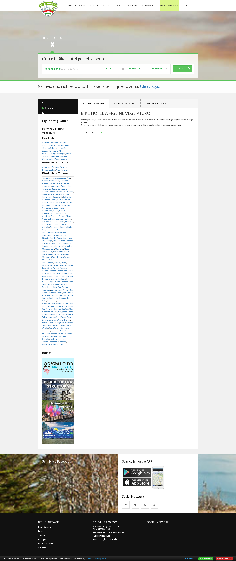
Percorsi (132, 5)
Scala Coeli (46, 325)
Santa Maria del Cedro (57, 317)
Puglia (54, 153)
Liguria (63, 148)
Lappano (69, 240)
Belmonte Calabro (59, 189)
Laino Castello (59, 240)
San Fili (59, 292)
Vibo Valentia (62, 170)
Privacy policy (100, 559)
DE (194, 5)
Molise (62, 151)
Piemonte (46, 153)
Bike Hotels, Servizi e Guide (82, 5)
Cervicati (46, 216)
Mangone (59, 249)
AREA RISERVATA (45, 543)
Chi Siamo (147, 5)
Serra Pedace (55, 328)
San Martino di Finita (61, 303)
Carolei (67, 200)
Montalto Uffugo (49, 257)
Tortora (53, 339)
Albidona (64, 180)
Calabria (62, 142)
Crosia (61, 221)
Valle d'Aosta (54, 159)
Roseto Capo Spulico (51, 281)
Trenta (45, 342)
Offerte (107, 5)
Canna (53, 200)
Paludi (55, 265)
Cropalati (54, 221)
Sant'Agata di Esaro (62, 320)
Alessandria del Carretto (52, 183)
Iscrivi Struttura (44, 527)
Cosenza (55, 167)
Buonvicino (47, 197)
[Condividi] (38, 547)
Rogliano (61, 279)
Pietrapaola (62, 273)
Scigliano (62, 325)
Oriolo (63, 262)
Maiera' (57, 246)
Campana (46, 200)
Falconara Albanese (58, 227)
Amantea (56, 186)
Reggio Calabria (48, 170)
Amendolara (66, 186)
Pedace (53, 271)
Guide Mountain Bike (156, 103)
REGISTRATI (90, 132)
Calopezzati (57, 197)
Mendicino (52, 254)
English (104, 539)
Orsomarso (47, 265)
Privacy (41, 531)
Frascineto (46, 235)
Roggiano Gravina (49, 279)
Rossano (64, 281)
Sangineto (62, 311)
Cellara (62, 210)
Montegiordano (64, 257)
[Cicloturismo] (126, 505)
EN (186, 5)
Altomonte (46, 186)
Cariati (60, 200)
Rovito (51, 284)
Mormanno (61, 260)
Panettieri (63, 265)
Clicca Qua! (151, 86)
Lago (70, 238)
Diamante (69, 221)
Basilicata (54, 142)
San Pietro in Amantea (63, 306)
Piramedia (119, 532)
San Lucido (51, 301)
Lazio (57, 148)
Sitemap (41, 535)
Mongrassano (63, 254)
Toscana (45, 156)
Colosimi (51, 219)
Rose (68, 279)
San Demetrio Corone (60, 290)
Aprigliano (46, 189)
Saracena (69, 322)
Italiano (96, 539)
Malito (63, 246)
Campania (46, 145)
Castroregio (59, 208)
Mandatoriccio (48, 249)
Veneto (64, 159)
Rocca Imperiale (66, 276)
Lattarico (46, 243)
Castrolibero (47, 208)
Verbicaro (46, 344)
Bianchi (70, 191)
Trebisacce (62, 339)
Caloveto (67, 197)
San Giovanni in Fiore (60, 295)
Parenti (56, 268)
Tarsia (60, 333)
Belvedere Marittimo (58, 191)
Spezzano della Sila (59, 331)
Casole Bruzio (59, 202)
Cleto (44, 219)
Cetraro (61, 216)
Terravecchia (55, 336)
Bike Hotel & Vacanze (93, 103)
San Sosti (66, 309)
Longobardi (55, 243)
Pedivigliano (62, 271)
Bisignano (46, 194)
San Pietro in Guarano (51, 309)
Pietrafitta (51, 273)
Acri (68, 178)
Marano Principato (61, 251)
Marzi (44, 254)
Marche (55, 151)
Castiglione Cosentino (60, 205)
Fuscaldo (56, 235)
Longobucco (66, 243)
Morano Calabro (49, 260)
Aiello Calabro (48, 180)
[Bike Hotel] (48, 9)
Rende (56, 276)
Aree (119, 5)
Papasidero (47, 268)
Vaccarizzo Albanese (57, 342)
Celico (55, 210)
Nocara (57, 262)
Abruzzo (45, 142)
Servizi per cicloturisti (124, 103)
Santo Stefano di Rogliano (53, 322)
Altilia (66, 183)
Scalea (55, 325)
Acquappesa (60, 178)
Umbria (45, 159)
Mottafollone (47, 262)
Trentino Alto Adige (58, 156)
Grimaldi (63, 235)
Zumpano (64, 344)
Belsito (45, 191)
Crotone (63, 167)
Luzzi (51, 246)
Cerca (180, 68)
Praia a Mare (47, 276)
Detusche (113, 539)
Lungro (45, 246)
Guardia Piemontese (58, 238)
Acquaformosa (48, 178)
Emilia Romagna (57, 145)
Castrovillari (47, 210)
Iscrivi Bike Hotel (169, 5)
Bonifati (66, 194)
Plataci (70, 273)
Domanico (56, 224)
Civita (68, 216)
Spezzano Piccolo (49, 333)
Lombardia (46, 151)
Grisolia (45, 238)
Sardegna (61, 153)
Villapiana (55, 344)
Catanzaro (46, 167)
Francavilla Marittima (57, 232)
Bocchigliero (56, 194)
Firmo (54, 230)
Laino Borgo (47, 240)
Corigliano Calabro (63, 219)
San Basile (59, 284)
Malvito (70, 246)
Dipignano (46, 224)
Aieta (57, 180)
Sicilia (68, 153)
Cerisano (64, 213)
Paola (70, 265)
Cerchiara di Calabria (51, 213)
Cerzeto (54, 216)
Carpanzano (47, 202)
